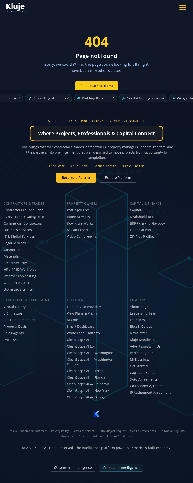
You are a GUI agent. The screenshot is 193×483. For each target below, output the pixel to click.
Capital (135, 210)
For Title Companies (19, 320)
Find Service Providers (84, 306)
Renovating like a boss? (51, 98)
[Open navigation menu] (182, 7)
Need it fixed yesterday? (145, 98)
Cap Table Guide (143, 372)
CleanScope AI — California (88, 384)
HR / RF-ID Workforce (20, 269)
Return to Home (100, 85)
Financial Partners (144, 230)
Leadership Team (143, 313)
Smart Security (15, 263)
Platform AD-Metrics (118, 436)
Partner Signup (142, 353)
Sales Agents (14, 333)
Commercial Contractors (23, 223)
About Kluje (139, 306)
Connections (13, 249)
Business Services (18, 230)
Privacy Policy (60, 431)
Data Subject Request (112, 431)
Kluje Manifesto (142, 339)
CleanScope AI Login (83, 346)
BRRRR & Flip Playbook (147, 223)
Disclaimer (68, 436)
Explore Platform (118, 177)
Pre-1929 (11, 339)
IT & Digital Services (19, 236)
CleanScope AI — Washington (90, 353)
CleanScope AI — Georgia (87, 397)
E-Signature (13, 313)
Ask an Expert (77, 230)
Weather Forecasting (20, 276)
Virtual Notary (15, 306)
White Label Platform (83, 333)
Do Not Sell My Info (172, 431)
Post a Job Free (78, 210)
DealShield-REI (141, 216)
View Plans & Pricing (83, 313)
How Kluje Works (80, 223)
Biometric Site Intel (19, 289)
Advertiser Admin (90, 436)
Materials (11, 256)
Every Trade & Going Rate (24, 216)
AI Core (72, 320)
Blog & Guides (141, 326)
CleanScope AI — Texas (85, 370)
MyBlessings (139, 359)
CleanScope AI (78, 339)
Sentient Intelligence (75, 467)
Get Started (139, 366)
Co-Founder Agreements (149, 386)
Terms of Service (83, 431)
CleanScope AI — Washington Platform (90, 361)
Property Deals (15, 326)
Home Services (78, 216)
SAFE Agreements (143, 379)
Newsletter (138, 333)
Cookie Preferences (143, 431)
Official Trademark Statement (27, 431)
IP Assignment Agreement (150, 392)
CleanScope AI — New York (88, 390)
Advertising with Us (145, 346)
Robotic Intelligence (123, 467)
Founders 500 (140, 320)
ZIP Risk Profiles (142, 236)
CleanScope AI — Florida (86, 377)
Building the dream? (98, 98)
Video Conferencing (82, 236)
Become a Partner (76, 177)
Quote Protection (17, 282)
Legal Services (15, 243)
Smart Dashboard (81, 326)
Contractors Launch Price (23, 210)
